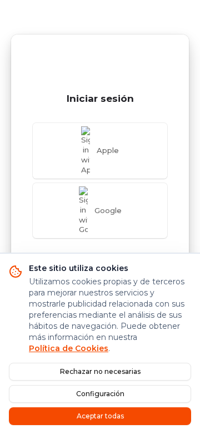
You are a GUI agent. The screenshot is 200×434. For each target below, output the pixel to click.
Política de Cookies (68, 348)
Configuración (100, 393)
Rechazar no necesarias (100, 371)
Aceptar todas (100, 416)
